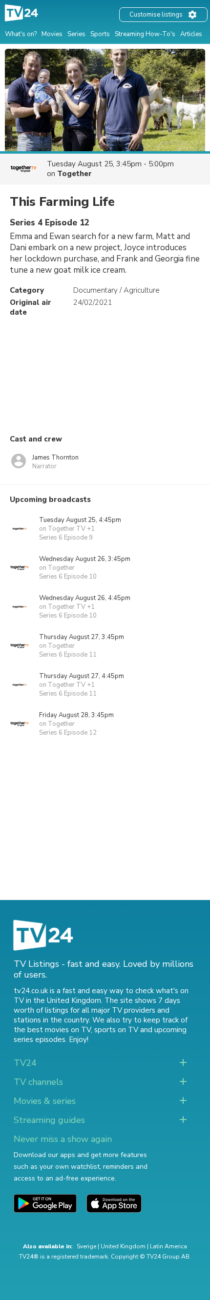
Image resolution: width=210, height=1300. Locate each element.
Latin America (168, 1246)
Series (76, 34)
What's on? (21, 34)
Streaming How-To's (145, 34)
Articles (191, 34)
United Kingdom (123, 1246)
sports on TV (116, 1030)
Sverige (86, 1246)
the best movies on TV (52, 1030)
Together (74, 174)
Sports (100, 34)
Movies (52, 34)
